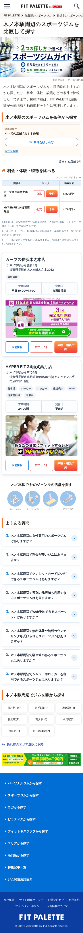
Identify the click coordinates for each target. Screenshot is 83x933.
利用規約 (74, 899)
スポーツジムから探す (23, 795)
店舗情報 (17, 347)
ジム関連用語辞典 (20, 879)
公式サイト (41, 347)
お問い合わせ (56, 899)
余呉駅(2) (69, 719)
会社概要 (9, 899)
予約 (51, 193)
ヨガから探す (17, 807)
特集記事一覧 (17, 867)
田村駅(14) (14, 707)
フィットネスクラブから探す (28, 831)
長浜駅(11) (14, 719)
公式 (39, 193)
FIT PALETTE (12, 15)
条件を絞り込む (44, 142)
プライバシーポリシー (28, 906)
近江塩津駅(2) (41, 731)
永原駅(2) (14, 731)
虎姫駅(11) (68, 707)
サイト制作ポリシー (31, 899)
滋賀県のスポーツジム (38, 15)
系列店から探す (18, 855)
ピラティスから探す (22, 819)
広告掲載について (57, 906)
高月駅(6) (41, 719)
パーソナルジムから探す (25, 783)
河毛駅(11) (41, 707)
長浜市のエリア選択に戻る (25, 744)
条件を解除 (11, 150)
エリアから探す (18, 843)
